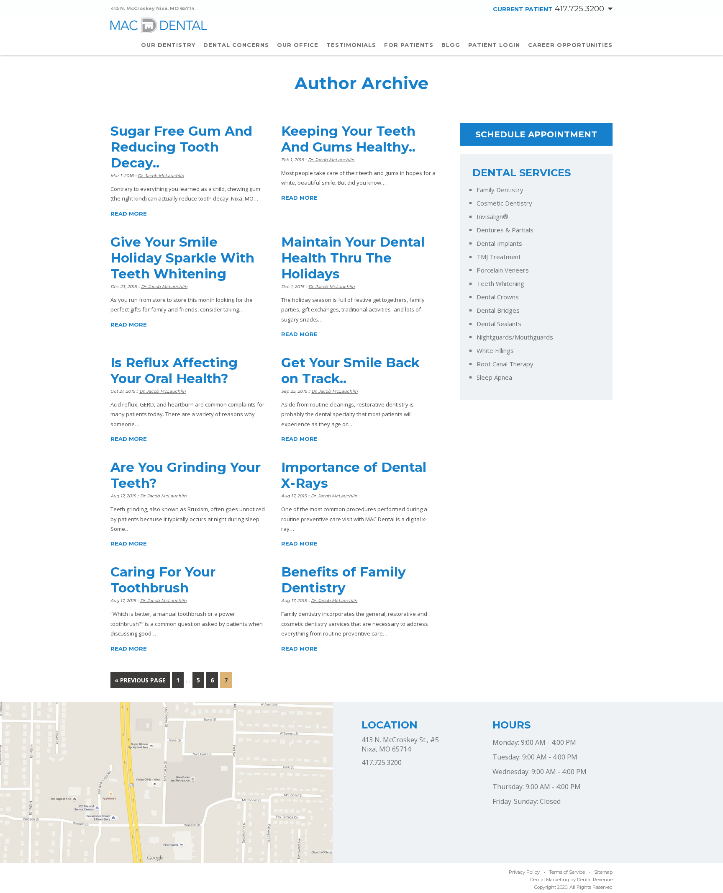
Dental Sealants (499, 324)
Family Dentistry (500, 190)
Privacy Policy (524, 872)
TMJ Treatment (499, 257)
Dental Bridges (498, 310)
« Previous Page (140, 680)
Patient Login (494, 44)
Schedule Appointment (536, 134)
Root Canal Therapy (505, 364)
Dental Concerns (236, 44)
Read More (128, 213)
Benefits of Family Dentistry (343, 580)
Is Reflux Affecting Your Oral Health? (174, 370)
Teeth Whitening (500, 284)
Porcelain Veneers (503, 270)
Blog (450, 44)
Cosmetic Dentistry (504, 203)
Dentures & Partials (505, 230)
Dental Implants (499, 243)
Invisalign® (492, 217)
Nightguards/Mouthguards (515, 337)
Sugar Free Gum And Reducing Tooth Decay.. (181, 147)
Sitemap (603, 872)
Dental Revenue (595, 880)
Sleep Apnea (494, 377)
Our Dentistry (168, 44)
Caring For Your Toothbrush (162, 580)
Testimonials (351, 44)
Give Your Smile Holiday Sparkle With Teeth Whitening (182, 258)
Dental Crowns (498, 297)
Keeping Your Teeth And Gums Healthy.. (348, 139)
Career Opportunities (570, 44)
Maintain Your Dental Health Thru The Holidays (353, 258)
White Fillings (495, 351)
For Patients (408, 44)
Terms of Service (567, 872)
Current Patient (548, 9)
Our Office (297, 44)
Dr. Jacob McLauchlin (161, 175)
